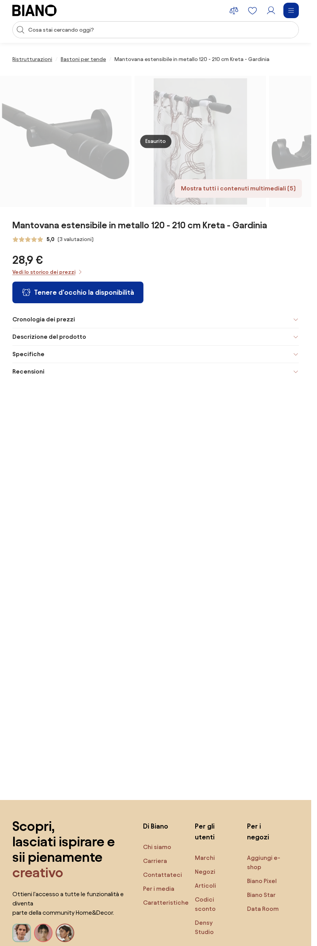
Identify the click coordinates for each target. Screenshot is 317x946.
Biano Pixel (262, 881)
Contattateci (162, 874)
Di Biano (155, 826)
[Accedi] (271, 10)
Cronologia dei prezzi (43, 319)
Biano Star (261, 895)
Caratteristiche (166, 902)
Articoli (205, 885)
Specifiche (28, 354)
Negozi (205, 871)
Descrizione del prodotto (49, 336)
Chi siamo (157, 847)
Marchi (205, 857)
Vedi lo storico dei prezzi (43, 272)
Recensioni (28, 371)
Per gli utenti (205, 831)
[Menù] (291, 10)
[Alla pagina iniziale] (34, 10)
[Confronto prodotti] (234, 10)
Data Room (263, 908)
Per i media (158, 888)
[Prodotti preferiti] (252, 10)
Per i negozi (258, 831)
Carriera (155, 861)
